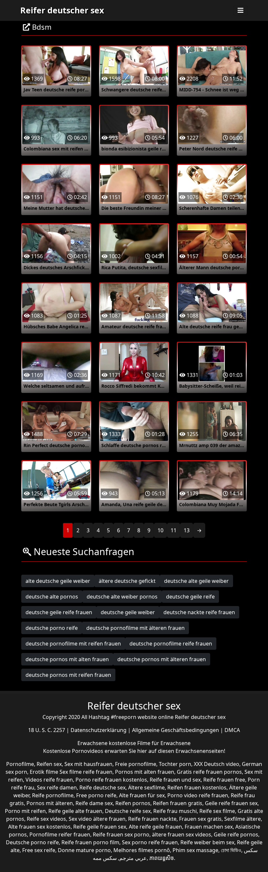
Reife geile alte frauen (75, 811)
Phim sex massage (195, 850)
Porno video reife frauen (197, 795)
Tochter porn (175, 764)
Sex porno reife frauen (150, 842)
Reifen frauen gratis (177, 803)
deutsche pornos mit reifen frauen (68, 674)
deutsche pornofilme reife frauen (170, 643)
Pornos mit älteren (49, 803)
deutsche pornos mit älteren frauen (161, 659)
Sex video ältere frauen (97, 818)
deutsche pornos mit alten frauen (67, 659)
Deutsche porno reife (32, 842)
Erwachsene (93, 743)
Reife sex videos (46, 818)
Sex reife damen (57, 787)
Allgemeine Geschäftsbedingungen (176, 730)
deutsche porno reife (51, 627)
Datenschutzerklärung (99, 730)
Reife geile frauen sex (99, 826)
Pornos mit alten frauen (144, 771)
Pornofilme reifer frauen (59, 834)
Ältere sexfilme (146, 787)
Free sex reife (38, 850)
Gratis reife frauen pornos (209, 771)
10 (160, 530)
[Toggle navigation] (240, 10)
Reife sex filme (217, 811)
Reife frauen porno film (90, 842)
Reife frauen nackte (152, 818)
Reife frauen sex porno (121, 834)
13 (187, 530)
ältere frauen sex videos (181, 834)
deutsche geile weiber (128, 612)
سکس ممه (105, 858)
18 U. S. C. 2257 (47, 730)
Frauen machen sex (209, 826)
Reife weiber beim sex (207, 842)
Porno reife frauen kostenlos (111, 779)
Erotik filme (44, 771)
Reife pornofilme (53, 795)
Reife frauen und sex (175, 779)
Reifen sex (49, 764)
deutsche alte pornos (51, 596)
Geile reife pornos (236, 834)
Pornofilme (20, 764)
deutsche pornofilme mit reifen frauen (73, 643)
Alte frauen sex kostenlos (39, 826)
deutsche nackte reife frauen (199, 612)
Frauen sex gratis (200, 818)
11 (173, 530)
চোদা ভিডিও (231, 850)
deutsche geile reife (190, 596)
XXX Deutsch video (216, 764)
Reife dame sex (94, 803)
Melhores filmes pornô (141, 850)
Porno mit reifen (25, 811)
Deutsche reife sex (128, 811)
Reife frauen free (224, 779)
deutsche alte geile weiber (196, 580)
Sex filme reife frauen (85, 771)
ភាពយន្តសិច (161, 858)
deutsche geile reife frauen (58, 612)
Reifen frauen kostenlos (196, 787)
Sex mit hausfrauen (88, 764)
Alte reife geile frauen (155, 826)
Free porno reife (96, 795)
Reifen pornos (132, 803)
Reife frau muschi (175, 811)
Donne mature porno (84, 850)
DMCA (232, 730)
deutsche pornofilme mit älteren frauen (135, 627)
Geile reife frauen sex (231, 803)
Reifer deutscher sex (62, 10)
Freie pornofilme (135, 764)
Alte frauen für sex (142, 795)
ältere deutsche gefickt (127, 580)
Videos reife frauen (49, 779)
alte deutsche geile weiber (57, 580)
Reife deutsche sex (102, 787)
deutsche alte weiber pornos (122, 596)
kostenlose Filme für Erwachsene (150, 743)
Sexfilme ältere (242, 818)
